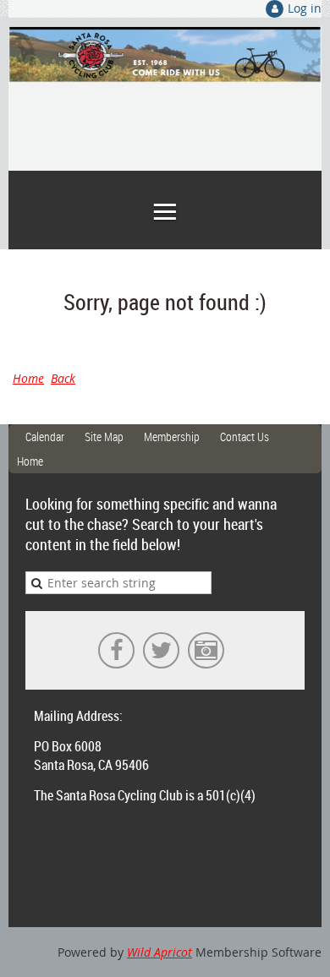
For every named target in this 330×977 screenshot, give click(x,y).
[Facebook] (116, 650)
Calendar (44, 436)
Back (63, 378)
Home (28, 378)
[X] (161, 650)
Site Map (104, 436)
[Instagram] (206, 650)
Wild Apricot (159, 952)
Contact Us (244, 436)
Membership (172, 436)
